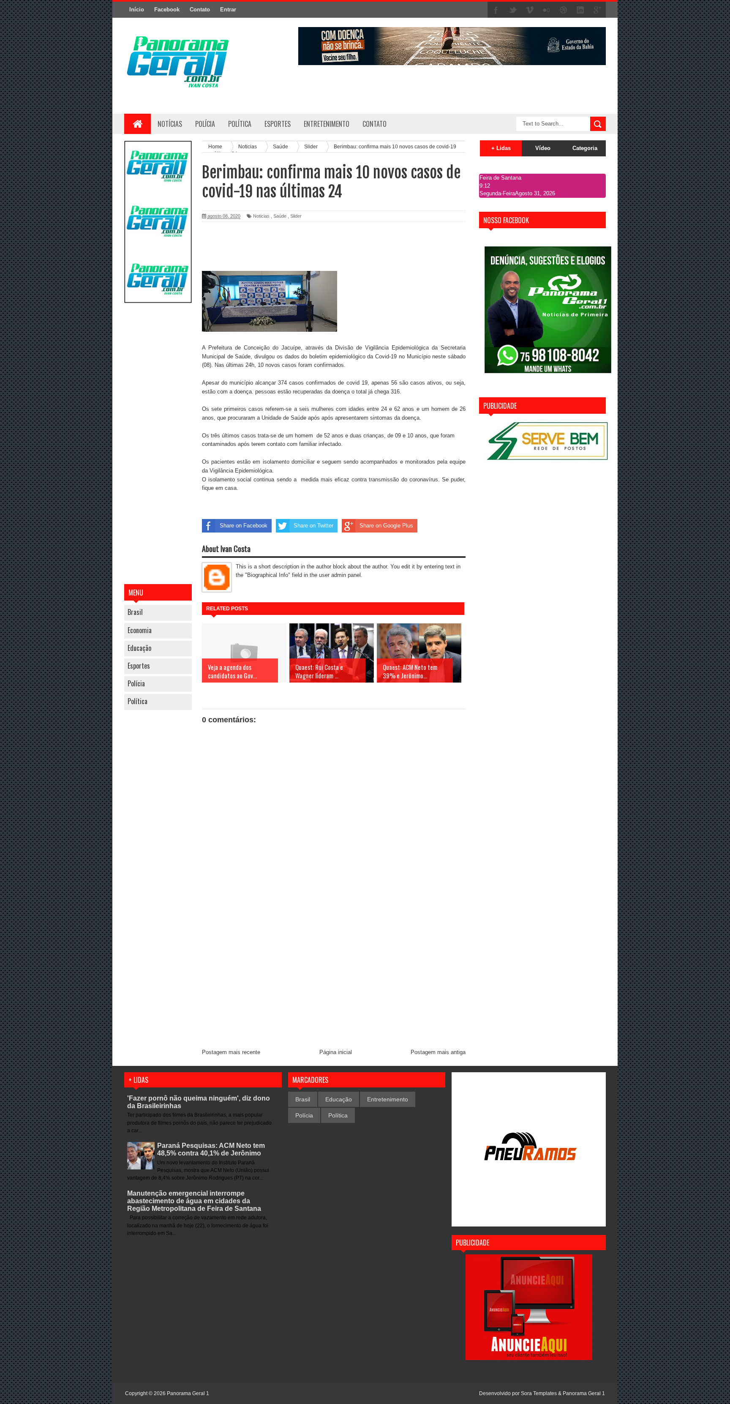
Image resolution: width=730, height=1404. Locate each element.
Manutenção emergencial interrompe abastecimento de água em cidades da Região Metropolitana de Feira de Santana (194, 1201)
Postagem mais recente (231, 1052)
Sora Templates (539, 1393)
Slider (296, 216)
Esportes (139, 666)
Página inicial (335, 1052)
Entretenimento (387, 1099)
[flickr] (546, 10)
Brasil (135, 612)
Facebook (167, 9)
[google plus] (597, 10)
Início (136, 9)
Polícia (205, 124)
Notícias (170, 124)
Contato (200, 9)
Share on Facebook (243, 525)
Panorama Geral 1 (584, 1393)
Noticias (261, 216)
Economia (140, 630)
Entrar (228, 9)
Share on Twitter (313, 525)
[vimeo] (529, 10)
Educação (139, 648)
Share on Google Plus (386, 525)
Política (137, 701)
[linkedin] (580, 10)
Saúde (279, 216)
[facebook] (496, 10)
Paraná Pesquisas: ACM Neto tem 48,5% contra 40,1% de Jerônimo (211, 1149)
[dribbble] (563, 10)
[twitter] (512, 10)
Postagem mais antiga (438, 1052)
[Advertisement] (158, 444)
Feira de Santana (500, 178)
